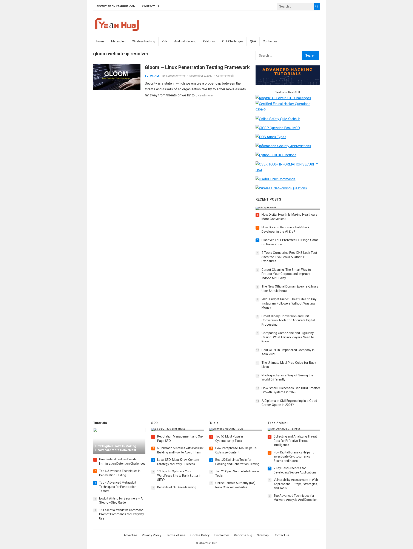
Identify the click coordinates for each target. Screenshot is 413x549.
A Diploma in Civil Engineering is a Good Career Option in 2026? (289, 403)
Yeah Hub (211, 543)
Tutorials (152, 75)
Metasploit (118, 41)
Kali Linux (209, 41)
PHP (165, 41)
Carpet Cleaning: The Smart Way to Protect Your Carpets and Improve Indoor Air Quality (286, 274)
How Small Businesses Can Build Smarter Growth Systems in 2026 (291, 390)
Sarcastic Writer (176, 75)
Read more (205, 95)
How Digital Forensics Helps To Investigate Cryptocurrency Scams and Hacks (294, 456)
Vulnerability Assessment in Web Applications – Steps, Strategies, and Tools (296, 484)
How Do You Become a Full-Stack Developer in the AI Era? (285, 229)
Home (100, 41)
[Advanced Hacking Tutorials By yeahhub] (288, 84)
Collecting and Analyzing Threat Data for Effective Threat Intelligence (295, 441)
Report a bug (243, 535)
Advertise (130, 535)
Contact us (150, 6)
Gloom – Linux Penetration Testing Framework (197, 67)
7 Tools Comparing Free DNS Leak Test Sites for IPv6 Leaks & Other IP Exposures (289, 257)
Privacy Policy (151, 535)
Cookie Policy (200, 535)
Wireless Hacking (143, 41)
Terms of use (175, 535)
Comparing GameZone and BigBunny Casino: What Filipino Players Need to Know (288, 337)
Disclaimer (221, 535)
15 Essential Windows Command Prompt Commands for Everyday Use (121, 514)
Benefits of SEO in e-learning (176, 487)
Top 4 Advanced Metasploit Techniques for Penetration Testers (117, 487)
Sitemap (263, 535)
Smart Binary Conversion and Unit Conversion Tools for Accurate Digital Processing (288, 320)
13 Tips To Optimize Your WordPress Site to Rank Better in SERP (179, 475)
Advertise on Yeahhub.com (116, 6)
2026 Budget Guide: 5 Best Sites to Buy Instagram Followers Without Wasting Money (289, 303)
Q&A (253, 41)
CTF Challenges (232, 41)
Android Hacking (185, 41)
